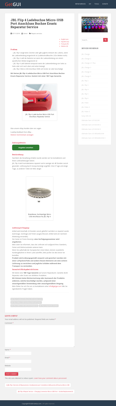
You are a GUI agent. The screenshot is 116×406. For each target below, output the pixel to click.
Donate (105, 4)
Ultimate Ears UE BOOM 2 (91, 125)
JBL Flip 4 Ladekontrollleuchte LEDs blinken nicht (26, 299)
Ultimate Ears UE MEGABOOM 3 (93, 138)
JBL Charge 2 (86, 59)
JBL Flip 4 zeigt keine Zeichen (49, 306)
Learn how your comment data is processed (50, 378)
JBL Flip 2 (85, 81)
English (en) (64, 39)
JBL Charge (86, 54)
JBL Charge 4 (86, 72)
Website (8, 366)
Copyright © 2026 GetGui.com (31, 404)
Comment (9, 323)
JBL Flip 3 (85, 85)
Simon (25, 33)
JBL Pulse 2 (86, 107)
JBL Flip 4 (85, 89)
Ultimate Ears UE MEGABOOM (93, 133)
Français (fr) (65, 44)
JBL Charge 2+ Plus (89, 63)
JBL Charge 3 (86, 67)
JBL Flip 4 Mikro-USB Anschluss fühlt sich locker (26, 302)
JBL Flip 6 (85, 98)
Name (8, 350)
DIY (90, 4)
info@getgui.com (55, 286)
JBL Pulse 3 (86, 111)
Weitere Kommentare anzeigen (22, 135)
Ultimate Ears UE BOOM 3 (91, 129)
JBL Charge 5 (86, 76)
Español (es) (65, 42)
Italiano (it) (64, 46)
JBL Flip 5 (85, 94)
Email (7, 357)
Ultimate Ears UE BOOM (90, 120)
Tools (96, 4)
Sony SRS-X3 (86, 116)
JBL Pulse (85, 103)
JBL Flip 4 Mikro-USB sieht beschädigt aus (24, 306)
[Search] (105, 40)
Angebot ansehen (25, 147)
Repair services (80, 4)
